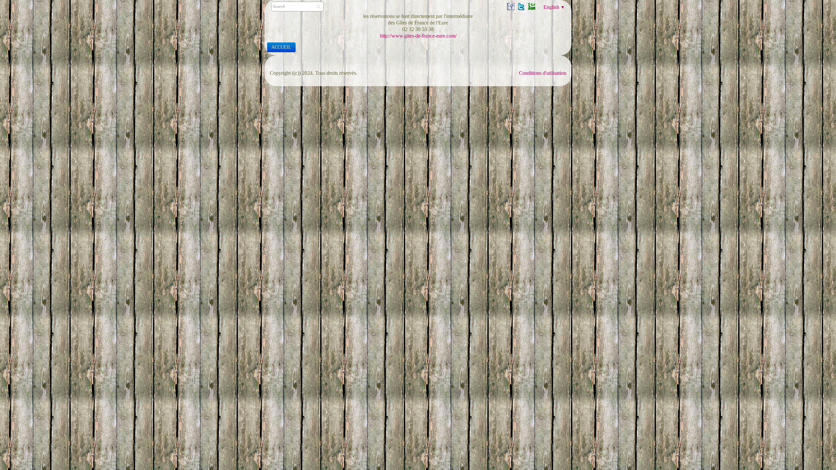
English (554, 7)
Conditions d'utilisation (542, 73)
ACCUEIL (281, 47)
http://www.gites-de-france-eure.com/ (418, 36)
